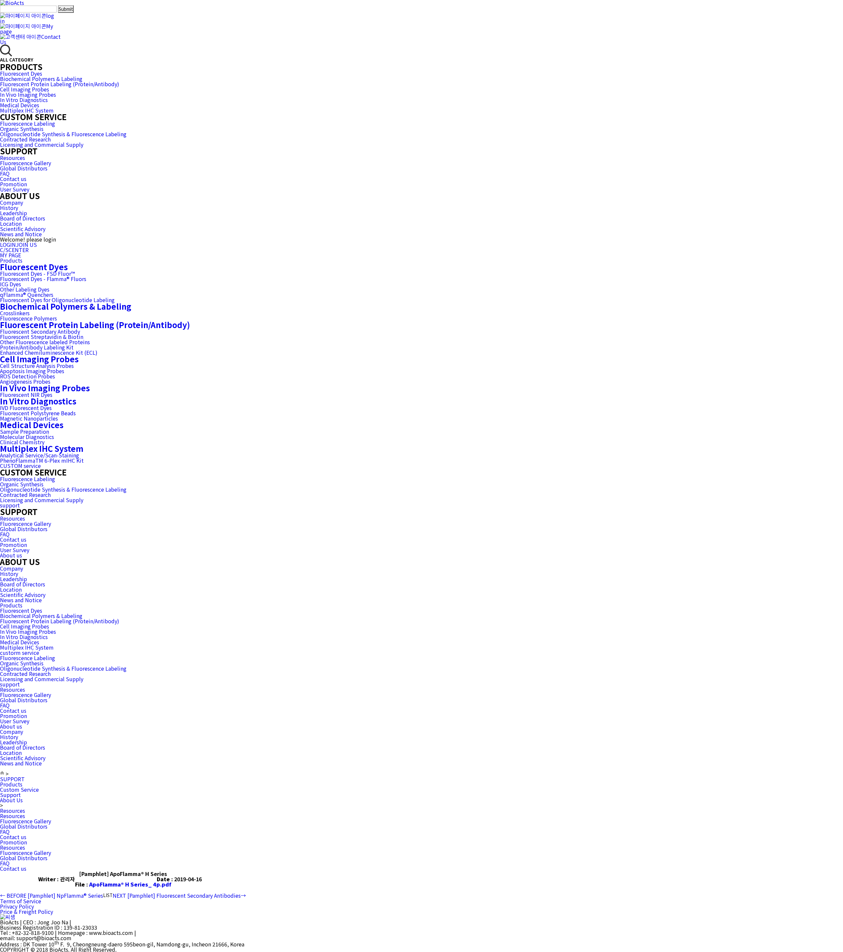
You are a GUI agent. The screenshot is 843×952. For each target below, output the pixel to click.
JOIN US (26, 244)
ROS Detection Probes (27, 376)
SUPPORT (12, 779)
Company (11, 202)
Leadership (13, 213)
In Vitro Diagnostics (24, 100)
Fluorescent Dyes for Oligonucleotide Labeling (57, 300)
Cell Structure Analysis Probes (37, 366)
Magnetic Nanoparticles (29, 418)
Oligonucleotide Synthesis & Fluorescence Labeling (63, 134)
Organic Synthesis (21, 129)
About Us (11, 800)
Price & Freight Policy (26, 911)
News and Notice (21, 234)
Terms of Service (20, 901)
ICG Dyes (10, 284)
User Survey (14, 189)
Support (10, 795)
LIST (108, 895)
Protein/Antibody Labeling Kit (36, 347)
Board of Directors (22, 218)
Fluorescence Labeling (27, 123)
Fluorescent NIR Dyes (26, 395)
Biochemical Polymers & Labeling (41, 79)
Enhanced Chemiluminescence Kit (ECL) (48, 352)
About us (11, 555)
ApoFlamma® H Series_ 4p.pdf (130, 884)
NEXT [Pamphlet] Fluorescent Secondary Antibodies (179, 895)
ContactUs (30, 39)
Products (11, 260)
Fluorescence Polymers (28, 318)
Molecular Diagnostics (27, 437)
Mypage (26, 28)
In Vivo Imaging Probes (28, 94)
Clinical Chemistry (22, 442)
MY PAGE (10, 255)
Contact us (13, 179)
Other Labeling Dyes (24, 289)
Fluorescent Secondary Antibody (40, 331)
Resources (12, 158)
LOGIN (8, 244)
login (27, 18)
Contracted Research (25, 139)
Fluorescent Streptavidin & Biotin (41, 337)
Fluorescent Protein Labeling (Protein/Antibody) (59, 84)
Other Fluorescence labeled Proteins (45, 342)
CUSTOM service (20, 466)
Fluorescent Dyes (21, 73)
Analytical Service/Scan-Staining (39, 455)
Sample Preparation (24, 431)
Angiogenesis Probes (25, 381)
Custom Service (19, 789)
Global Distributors (23, 168)
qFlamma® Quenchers (26, 294)
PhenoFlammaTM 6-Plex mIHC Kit (42, 460)
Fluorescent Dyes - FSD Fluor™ (37, 273)
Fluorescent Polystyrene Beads (38, 413)
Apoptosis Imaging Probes (32, 371)
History (9, 208)
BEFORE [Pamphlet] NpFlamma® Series (51, 895)
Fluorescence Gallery (25, 163)
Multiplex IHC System (27, 110)
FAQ (5, 173)
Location (11, 223)
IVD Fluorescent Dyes (26, 408)
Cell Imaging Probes (24, 89)
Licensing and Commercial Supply (41, 144)
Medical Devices (19, 105)
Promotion (13, 184)
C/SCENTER (14, 250)
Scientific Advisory (22, 229)
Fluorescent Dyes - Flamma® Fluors (43, 279)
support (10, 505)
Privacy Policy (17, 906)
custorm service (19, 652)
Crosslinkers (15, 313)
